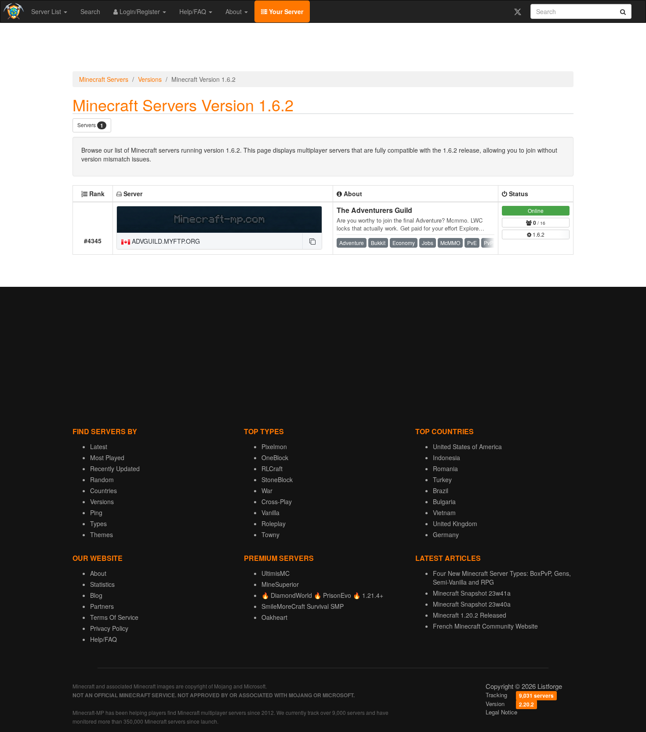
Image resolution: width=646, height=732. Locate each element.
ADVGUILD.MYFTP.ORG (165, 241)
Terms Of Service (114, 617)
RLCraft (272, 468)
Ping (96, 512)
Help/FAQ (193, 11)
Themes (101, 534)
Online (536, 210)
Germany (446, 534)
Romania (445, 468)
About (234, 11)
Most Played (107, 457)
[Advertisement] (323, 49)
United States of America (467, 446)
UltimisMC (275, 573)
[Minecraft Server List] (12, 11)
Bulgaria (444, 501)
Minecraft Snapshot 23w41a (472, 593)
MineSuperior (280, 584)
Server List (47, 11)
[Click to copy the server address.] (312, 241)
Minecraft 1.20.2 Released (469, 615)
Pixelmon (274, 446)
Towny (270, 534)
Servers (90, 125)
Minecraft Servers (103, 79)
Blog (96, 595)
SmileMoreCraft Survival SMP (302, 606)
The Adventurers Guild (374, 210)
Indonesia (446, 457)
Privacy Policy (109, 628)
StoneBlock (277, 479)
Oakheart (274, 617)
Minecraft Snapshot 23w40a (472, 604)
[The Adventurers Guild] (219, 219)
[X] (517, 11)
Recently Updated (115, 468)
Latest (98, 446)
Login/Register (140, 11)
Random (102, 479)
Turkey (442, 479)
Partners (102, 606)
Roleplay (273, 523)
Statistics (102, 584)
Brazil (440, 490)
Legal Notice (501, 712)
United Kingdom (455, 523)
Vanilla (270, 512)
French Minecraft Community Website (485, 626)
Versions (150, 79)
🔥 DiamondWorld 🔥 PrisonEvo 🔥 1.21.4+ (322, 595)
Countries (103, 490)
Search (90, 11)
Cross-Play (276, 501)
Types (98, 523)
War (266, 490)
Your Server (285, 11)
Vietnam (444, 512)
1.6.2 (537, 234)
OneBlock (274, 457)
